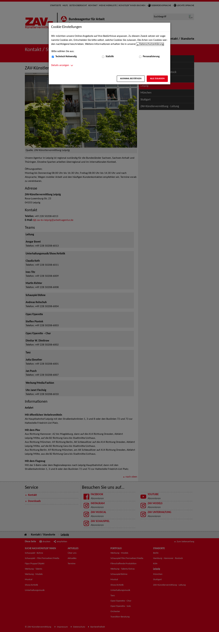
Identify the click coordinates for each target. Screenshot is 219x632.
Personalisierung (151, 56)
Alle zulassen (157, 78)
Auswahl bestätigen (130, 78)
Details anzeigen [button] (60, 65)
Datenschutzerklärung (151, 44)
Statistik (110, 56)
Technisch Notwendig (66, 56)
